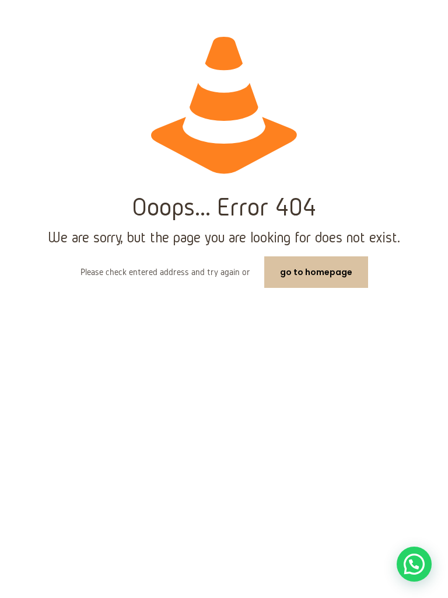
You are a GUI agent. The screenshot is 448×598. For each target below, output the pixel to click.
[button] (414, 564)
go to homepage (316, 272)
